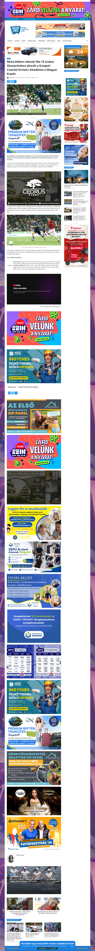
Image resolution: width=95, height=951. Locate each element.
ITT (68, 946)
